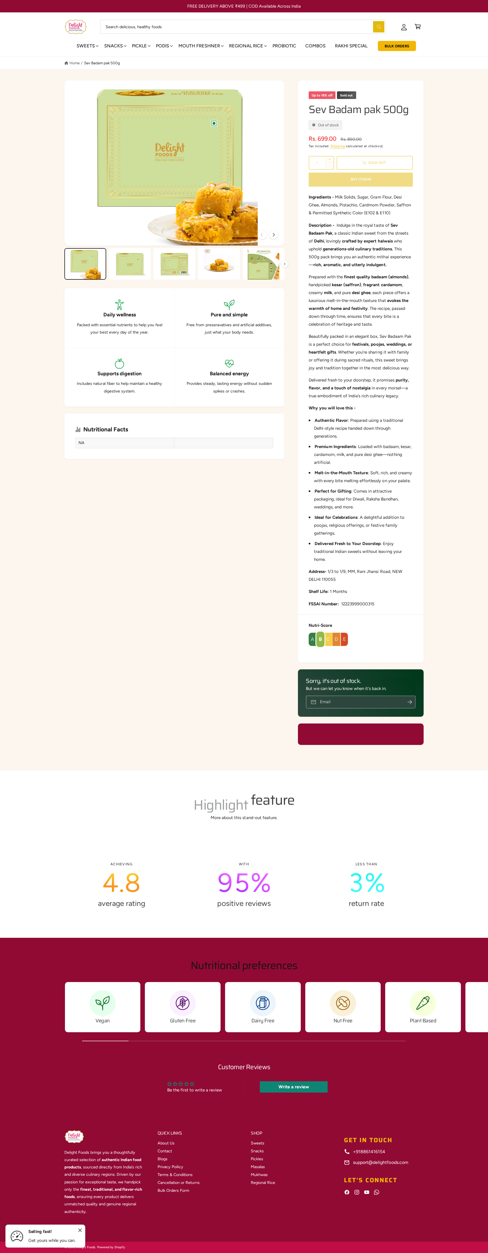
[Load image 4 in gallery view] (219, 264)
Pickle (139, 45)
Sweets (86, 45)
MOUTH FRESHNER (199, 45)
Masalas (258, 1166)
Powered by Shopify (111, 1247)
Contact (165, 1150)
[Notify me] (410, 702)
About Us (166, 1143)
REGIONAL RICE (246, 45)
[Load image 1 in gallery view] (85, 264)
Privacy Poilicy (170, 1166)
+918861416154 (369, 1151)
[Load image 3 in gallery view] (174, 264)
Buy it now (361, 179)
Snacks (113, 45)
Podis (162, 45)
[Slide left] (262, 234)
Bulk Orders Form (173, 1190)
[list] (244, 885)
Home (74, 63)
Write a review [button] (293, 1086)
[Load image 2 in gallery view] (130, 264)
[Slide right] (273, 234)
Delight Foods (85, 1247)
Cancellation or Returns (179, 1182)
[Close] (80, 1230)
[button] (418, 27)
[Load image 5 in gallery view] (263, 264)
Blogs (162, 1158)
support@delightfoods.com (380, 1162)
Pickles (257, 1158)
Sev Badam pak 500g (102, 63)
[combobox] (243, 27)
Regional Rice (263, 1182)
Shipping (337, 146)
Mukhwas (259, 1174)
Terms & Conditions (175, 1174)
